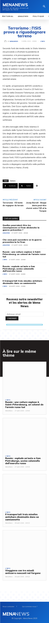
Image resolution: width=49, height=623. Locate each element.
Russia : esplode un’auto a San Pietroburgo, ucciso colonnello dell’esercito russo (19, 268)
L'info (42, 41)
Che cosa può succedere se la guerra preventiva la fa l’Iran (22, 240)
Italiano (13, 181)
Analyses (6, 233)
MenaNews (14, 41)
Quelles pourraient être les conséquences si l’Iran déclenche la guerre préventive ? (21, 227)
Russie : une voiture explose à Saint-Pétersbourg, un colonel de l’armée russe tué (24, 254)
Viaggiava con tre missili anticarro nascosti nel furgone (23, 572)
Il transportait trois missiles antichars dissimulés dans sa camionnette (22, 282)
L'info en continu (11, 219)
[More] (37, 185)
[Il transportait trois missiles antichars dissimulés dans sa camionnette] (24, 491)
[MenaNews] (6, 41)
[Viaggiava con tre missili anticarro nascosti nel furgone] (24, 547)
